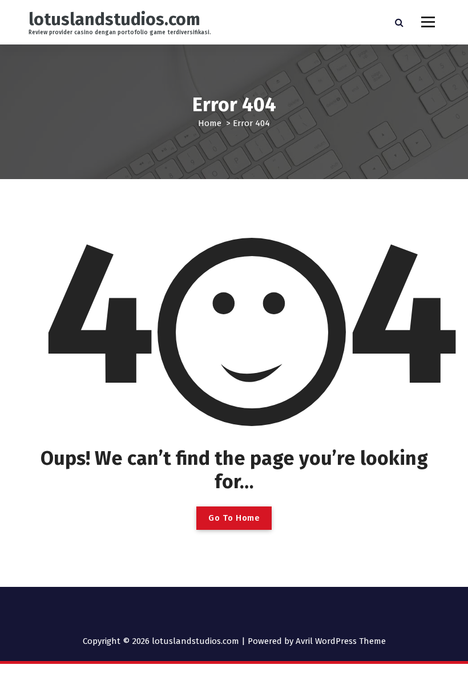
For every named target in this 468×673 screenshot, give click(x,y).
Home (209, 123)
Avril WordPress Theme (341, 641)
